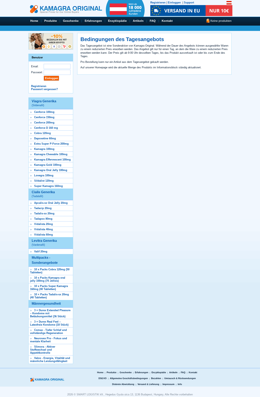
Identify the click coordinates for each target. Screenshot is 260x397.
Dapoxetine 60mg (45, 138)
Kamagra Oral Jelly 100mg (50, 170)
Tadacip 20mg (43, 208)
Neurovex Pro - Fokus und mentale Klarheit (48, 340)
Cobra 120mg (42, 133)
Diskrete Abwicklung (123, 384)
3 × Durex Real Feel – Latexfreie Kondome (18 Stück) (49, 323)
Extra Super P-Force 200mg (51, 143)
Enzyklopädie (117, 20)
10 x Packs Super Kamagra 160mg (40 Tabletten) (49, 288)
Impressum (168, 384)
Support (189, 2)
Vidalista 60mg (43, 234)
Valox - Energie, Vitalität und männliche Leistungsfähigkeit (50, 360)
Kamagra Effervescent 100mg (52, 159)
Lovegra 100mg (43, 175)
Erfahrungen (93, 20)
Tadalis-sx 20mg (44, 213)
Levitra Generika (44, 242)
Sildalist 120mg (44, 180)
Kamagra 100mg (44, 149)
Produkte (50, 20)
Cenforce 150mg (44, 117)
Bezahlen (156, 378)
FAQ (153, 20)
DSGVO (103, 378)
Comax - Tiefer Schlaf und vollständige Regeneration (48, 331)
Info (180, 384)
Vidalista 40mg (43, 229)
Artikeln (138, 20)
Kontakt (167, 20)
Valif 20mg (40, 251)
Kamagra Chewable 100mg (50, 154)
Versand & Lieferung (148, 384)
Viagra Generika (44, 103)
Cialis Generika (43, 194)
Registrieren (158, 2)
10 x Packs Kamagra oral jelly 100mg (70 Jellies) (47, 279)
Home (34, 20)
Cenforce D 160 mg (46, 127)
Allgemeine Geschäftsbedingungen (129, 378)
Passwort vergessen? (44, 89)
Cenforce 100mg (44, 111)
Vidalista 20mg (43, 224)
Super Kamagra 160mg (48, 186)
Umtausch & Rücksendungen (180, 378)
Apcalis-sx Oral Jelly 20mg (51, 202)
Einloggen (174, 2)
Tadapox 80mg (43, 218)
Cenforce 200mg (44, 122)
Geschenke (71, 20)
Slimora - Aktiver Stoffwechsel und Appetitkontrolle (42, 349)
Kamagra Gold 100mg (47, 164)
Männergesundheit (46, 303)
